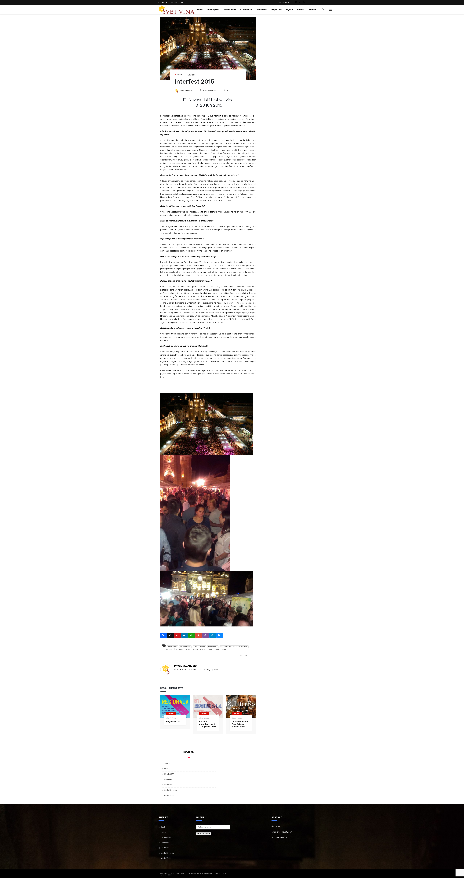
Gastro (300, 9)
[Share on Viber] (205, 635)
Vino (188, 649)
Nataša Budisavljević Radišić (234, 646)
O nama (312, 9)
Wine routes (220, 649)
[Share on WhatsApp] (191, 635)
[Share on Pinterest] (177, 635)
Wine (210, 649)
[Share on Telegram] (212, 635)
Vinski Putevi (199, 649)
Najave (289, 9)
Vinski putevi (166, 875)
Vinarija (179, 649)
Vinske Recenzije (170, 790)
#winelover (185, 646)
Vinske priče (213, 9)
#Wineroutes (199, 646)
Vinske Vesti (229, 9)
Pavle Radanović (186, 90)
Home (200, 9)
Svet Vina (168, 649)
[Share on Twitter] (170, 635)
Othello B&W (246, 9)
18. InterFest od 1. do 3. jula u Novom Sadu (240, 724)
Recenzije (262, 9)
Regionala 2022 (174, 721)
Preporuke (276, 9)
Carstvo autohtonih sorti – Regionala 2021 (207, 724)
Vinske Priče (169, 785)
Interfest (213, 646)
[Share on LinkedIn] (184, 635)
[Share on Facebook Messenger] (219, 635)
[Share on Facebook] (163, 635)
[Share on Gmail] (198, 635)
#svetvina (172, 646)
